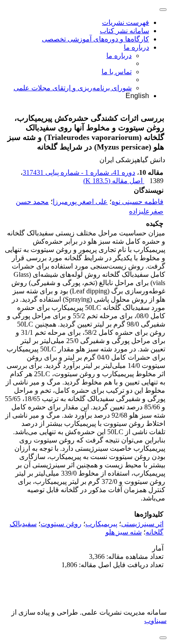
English (137, 95)
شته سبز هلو (123, 532)
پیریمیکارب (101, 523)
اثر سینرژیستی (142, 523)
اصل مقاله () (113, 180)
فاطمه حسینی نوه (137, 201)
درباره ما (136, 47)
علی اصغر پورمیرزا (80, 201)
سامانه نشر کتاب (124, 30)
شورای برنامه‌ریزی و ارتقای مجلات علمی (73, 88)
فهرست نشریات (125, 22)
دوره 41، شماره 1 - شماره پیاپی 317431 (79, 172)
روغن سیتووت (61, 523)
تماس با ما (117, 71)
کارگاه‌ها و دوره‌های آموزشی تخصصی (95, 39)
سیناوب (155, 620)
